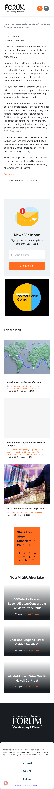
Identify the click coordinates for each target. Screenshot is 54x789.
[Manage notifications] (6, 783)
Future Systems (32, 614)
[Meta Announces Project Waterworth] (27, 339)
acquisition (16, 512)
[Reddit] (29, 553)
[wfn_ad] (27, 279)
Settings (27, 779)
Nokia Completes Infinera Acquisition (25, 508)
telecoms (25, 388)
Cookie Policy (20, 785)
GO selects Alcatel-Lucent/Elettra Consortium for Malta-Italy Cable (27, 603)
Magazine (33, 450)
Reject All (27, 771)
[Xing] (26, 560)
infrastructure (19, 386)
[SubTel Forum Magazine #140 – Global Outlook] (27, 418)
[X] (24, 553)
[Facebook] (19, 553)
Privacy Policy (32, 785)
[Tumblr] (29, 556)
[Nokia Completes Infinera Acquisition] (27, 465)
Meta (36, 386)
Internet (29, 386)
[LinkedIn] (34, 553)
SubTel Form (19, 454)
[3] (27, 715)
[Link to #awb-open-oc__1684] (46, 8)
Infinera (24, 512)
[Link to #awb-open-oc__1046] (40, 8)
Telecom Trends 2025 (34, 454)
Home (6, 24)
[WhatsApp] (19, 556)
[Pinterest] (34, 556)
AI (12, 386)
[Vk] (19, 560)
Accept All (27, 763)
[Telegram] (24, 556)
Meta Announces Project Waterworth (25, 382)
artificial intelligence (19, 450)
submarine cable (13, 388)
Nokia (31, 512)
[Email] (32, 560)
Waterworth (34, 388)
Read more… (10, 174)
